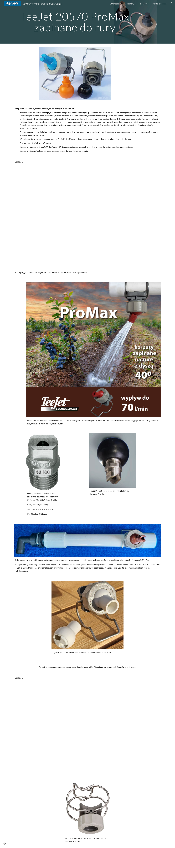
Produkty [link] (130, 3)
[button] (172, 4)
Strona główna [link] (116, 3)
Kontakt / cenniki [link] (160, 3)
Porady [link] (143, 3)
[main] (75, 22)
